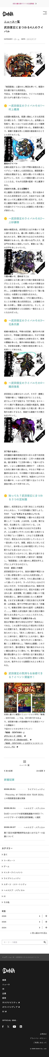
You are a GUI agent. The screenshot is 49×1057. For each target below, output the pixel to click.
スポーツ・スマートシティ (15, 884)
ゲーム (6, 866)
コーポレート (9, 860)
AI (5, 896)
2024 (4, 928)
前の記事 (9, 771)
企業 (4, 993)
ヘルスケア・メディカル (14, 890)
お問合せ (43, 1034)
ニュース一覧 (12, 21)
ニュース (6, 984)
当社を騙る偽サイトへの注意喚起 (23, 3)
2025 (4, 922)
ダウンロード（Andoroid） (16, 740)
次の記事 (39, 771)
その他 (6, 902)
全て (6, 854)
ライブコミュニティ (12, 878)
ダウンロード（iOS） (13, 736)
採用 (4, 998)
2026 (4, 916)
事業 (4, 980)
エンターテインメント (13, 872)
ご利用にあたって (40, 1042)
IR (3, 989)
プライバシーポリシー (38, 1038)
